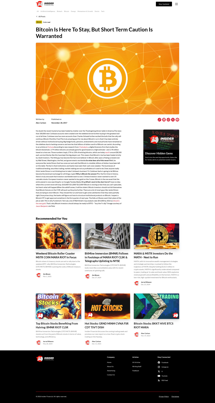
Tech (102, 11)
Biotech (59, 11)
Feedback (135, 371)
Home (109, 362)
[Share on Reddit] (168, 119)
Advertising (111, 371)
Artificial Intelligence (48, 11)
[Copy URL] (159, 119)
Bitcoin (66, 11)
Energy (73, 11)
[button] (176, 4)
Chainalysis (83, 147)
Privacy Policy (164, 396)
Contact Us (111, 375)
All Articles (136, 362)
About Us (110, 366)
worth (107, 152)
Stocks (97, 11)
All (38, 11)
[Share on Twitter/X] (173, 119)
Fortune (51, 147)
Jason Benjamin (42, 206)
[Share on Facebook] (177, 119)
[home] (45, 4)
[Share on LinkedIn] (164, 119)
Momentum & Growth (85, 11)
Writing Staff (136, 366)
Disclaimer (175, 396)
